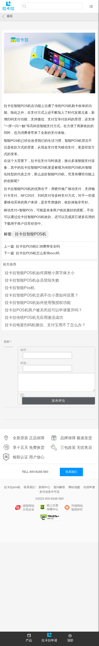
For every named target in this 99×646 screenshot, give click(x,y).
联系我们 (71, 472)
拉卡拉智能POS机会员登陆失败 (32, 280)
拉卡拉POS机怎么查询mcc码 (37, 253)
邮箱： (24, 363)
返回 (9, 16)
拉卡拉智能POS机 (30, 234)
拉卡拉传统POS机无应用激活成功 (34, 317)
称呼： (24, 350)
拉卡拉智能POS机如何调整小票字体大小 (39, 273)
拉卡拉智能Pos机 (20, 288)
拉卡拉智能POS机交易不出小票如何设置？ (41, 295)
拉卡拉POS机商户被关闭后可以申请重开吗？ (43, 310)
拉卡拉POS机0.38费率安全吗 (38, 246)
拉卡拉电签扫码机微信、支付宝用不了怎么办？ (45, 325)
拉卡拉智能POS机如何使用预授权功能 (38, 303)
